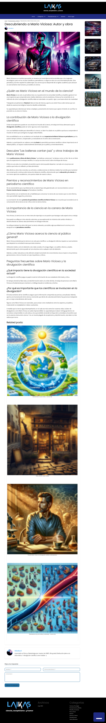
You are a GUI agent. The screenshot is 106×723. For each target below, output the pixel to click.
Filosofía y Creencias (74, 709)
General (71, 713)
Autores (63, 16)
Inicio (33, 16)
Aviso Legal (71, 16)
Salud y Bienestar (74, 719)
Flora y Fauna (73, 711)
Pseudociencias (52, 16)
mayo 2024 (40, 706)
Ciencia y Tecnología (74, 706)
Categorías (40, 16)
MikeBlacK (10, 28)
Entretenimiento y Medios (75, 708)
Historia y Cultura (74, 715)
